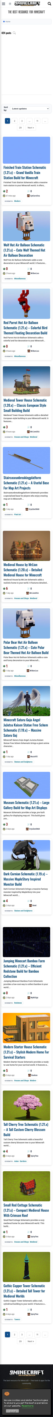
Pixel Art (17, 514)
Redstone (18, 1003)
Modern (17, 201)
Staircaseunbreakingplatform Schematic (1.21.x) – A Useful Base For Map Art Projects (26, 482)
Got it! (12, 1411)
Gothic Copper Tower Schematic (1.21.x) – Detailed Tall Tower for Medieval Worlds (24, 1290)
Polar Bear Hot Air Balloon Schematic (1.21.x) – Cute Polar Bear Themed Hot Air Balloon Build (26, 647)
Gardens (23, 1161)
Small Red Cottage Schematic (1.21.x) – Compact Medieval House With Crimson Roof (26, 1210)
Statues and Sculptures (23, 762)
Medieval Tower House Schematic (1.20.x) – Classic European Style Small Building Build (25, 405)
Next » (31, 127)
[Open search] (49, 4)
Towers (17, 1319)
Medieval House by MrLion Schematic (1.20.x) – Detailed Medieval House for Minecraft (23, 569)
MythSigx (34, 997)
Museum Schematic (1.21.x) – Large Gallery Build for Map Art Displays (26, 805)
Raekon (34, 1075)
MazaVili (34, 756)
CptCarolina (35, 196)
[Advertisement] (26, 66)
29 (20, 127)
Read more (28, 1405)
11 (37, 121)
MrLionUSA (34, 431)
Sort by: (6, 108)
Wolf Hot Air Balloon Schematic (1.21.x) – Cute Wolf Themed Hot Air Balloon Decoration (24, 250)
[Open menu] (3, 4)
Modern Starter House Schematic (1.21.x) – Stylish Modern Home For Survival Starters (26, 1052)
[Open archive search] (14, 33)
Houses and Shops (21, 437)
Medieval (33, 437)
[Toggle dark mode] (10, 3)
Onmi (34, 905)
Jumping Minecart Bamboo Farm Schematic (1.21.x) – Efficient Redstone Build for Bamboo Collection (24, 968)
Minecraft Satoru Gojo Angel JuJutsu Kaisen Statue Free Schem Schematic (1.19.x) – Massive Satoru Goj (26, 727)
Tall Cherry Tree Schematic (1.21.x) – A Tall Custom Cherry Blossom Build (26, 1129)
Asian (16, 1161)
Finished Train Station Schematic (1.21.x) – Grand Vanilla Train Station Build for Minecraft (25, 172)
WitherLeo (35, 273)
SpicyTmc (34, 1156)
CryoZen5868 (34, 509)
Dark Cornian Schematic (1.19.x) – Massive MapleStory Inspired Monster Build (26, 879)
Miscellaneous (20, 278)
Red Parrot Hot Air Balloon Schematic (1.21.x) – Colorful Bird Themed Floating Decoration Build (25, 327)
